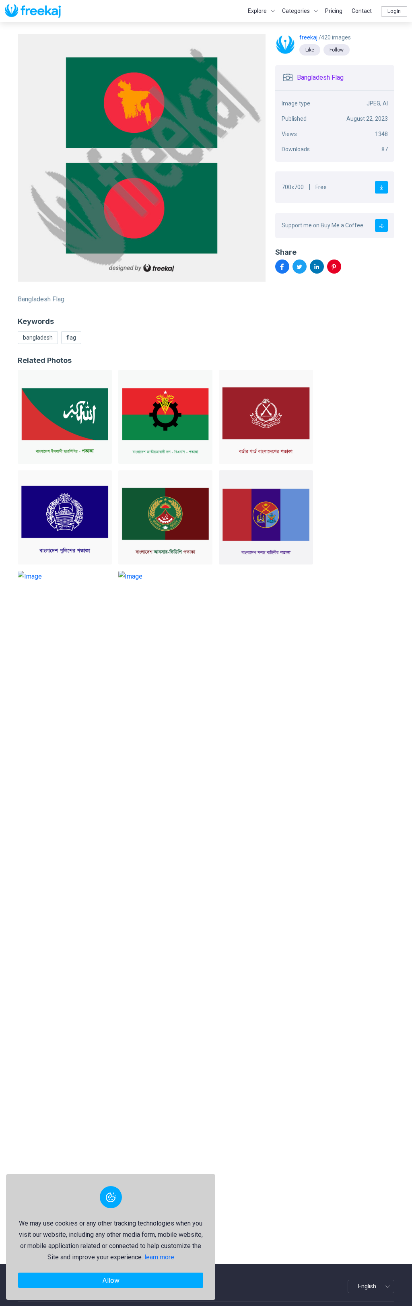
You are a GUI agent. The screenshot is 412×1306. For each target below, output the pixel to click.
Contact (362, 11)
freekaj (309, 37)
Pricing (333, 11)
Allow (110, 1280)
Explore (257, 11)
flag (71, 337)
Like (309, 50)
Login (394, 11)
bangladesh (38, 337)
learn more (159, 1257)
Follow (337, 50)
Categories (296, 11)
